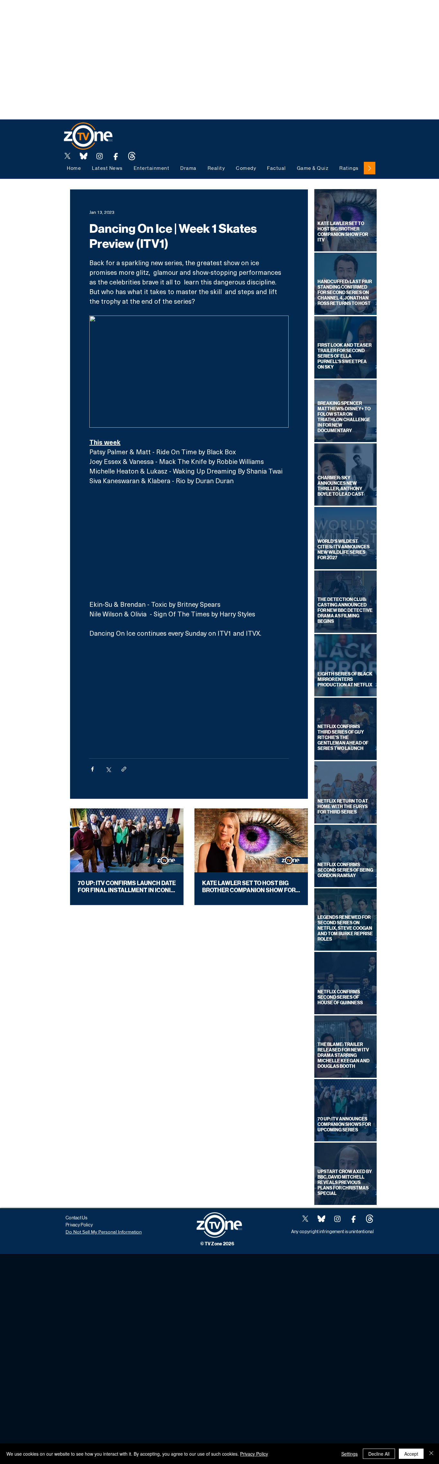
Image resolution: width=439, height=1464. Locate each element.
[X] (67, 156)
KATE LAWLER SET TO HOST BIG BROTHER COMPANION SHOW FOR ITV (249, 887)
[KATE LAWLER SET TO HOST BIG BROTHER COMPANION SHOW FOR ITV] (251, 840)
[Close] (431, 1454)
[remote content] (189, 542)
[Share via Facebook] (92, 769)
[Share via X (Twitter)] (108, 769)
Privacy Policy (254, 1454)
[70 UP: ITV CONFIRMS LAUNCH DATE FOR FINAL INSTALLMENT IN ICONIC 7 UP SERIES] (127, 840)
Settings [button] (349, 1454)
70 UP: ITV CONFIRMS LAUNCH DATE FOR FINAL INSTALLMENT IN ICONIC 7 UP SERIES (127, 887)
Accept (411, 1454)
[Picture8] (83, 156)
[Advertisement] (117, 14)
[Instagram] (99, 156)
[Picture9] (132, 156)
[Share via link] (124, 769)
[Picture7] (116, 156)
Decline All (379, 1454)
